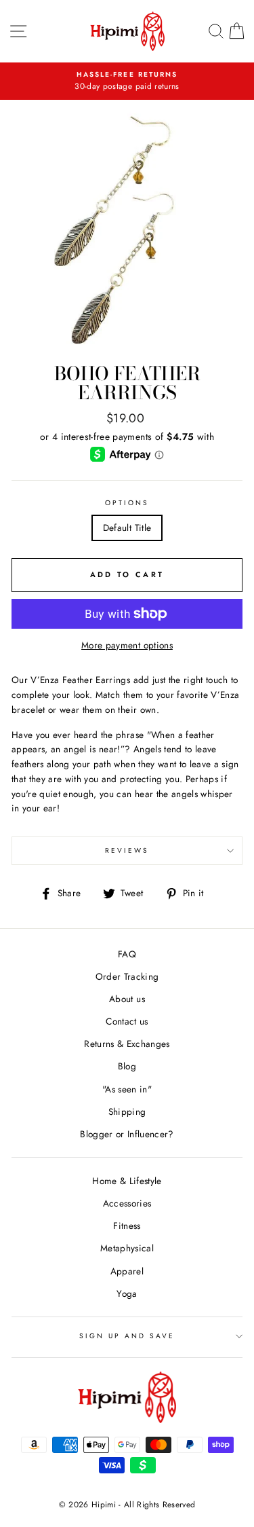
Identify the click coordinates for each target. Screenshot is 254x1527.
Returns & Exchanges (126, 1043)
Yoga (127, 1293)
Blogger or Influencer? (126, 1134)
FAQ (127, 954)
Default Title (127, 527)
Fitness (126, 1225)
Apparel (127, 1271)
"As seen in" (127, 1089)
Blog (127, 1066)
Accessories (127, 1203)
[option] (127, 81)
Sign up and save (127, 1336)
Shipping (127, 1111)
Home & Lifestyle (126, 1181)
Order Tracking (127, 976)
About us (127, 999)
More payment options (127, 645)
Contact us (127, 1021)
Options (127, 503)
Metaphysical (127, 1248)
